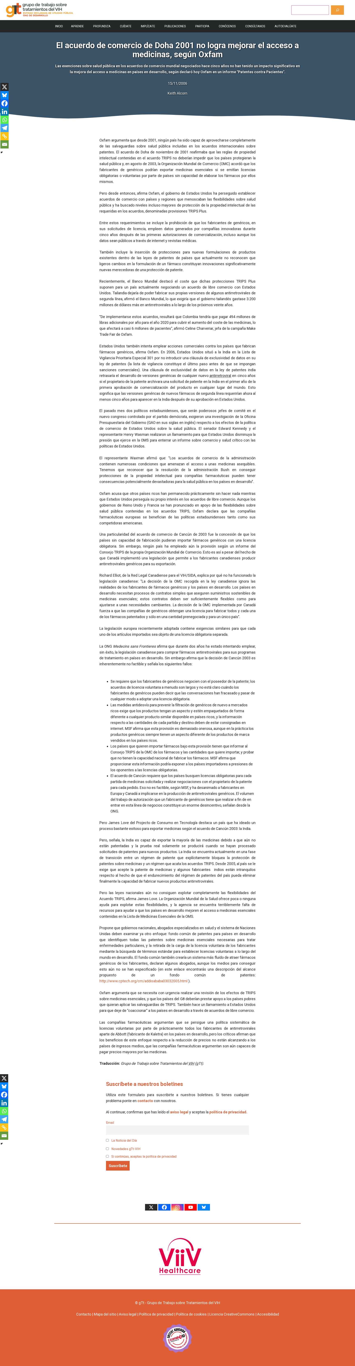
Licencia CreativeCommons (232, 1314)
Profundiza (102, 26)
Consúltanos (255, 26)
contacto (145, 1101)
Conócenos (227, 26)
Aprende (77, 26)
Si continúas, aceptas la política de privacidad (143, 1156)
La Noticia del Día (124, 1140)
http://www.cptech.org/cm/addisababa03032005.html (143, 981)
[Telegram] (4, 128)
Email (110, 1123)
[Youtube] (190, 1207)
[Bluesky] (4, 95)
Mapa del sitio (105, 1314)
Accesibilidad (268, 1314)
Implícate (148, 26)
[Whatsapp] (4, 120)
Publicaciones (175, 26)
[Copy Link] (4, 136)
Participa (202, 26)
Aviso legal (127, 1314)
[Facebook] (4, 103)
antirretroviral (220, 375)
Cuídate (125, 26)
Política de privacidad (156, 1314)
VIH (191, 1063)
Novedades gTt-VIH (126, 1149)
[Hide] (1, 152)
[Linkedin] (4, 111)
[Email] (4, 144)
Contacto (83, 1314)
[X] (4, 87)
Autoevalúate (285, 26)
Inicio (59, 26)
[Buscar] (337, 10)
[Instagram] (177, 1207)
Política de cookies (191, 1314)
